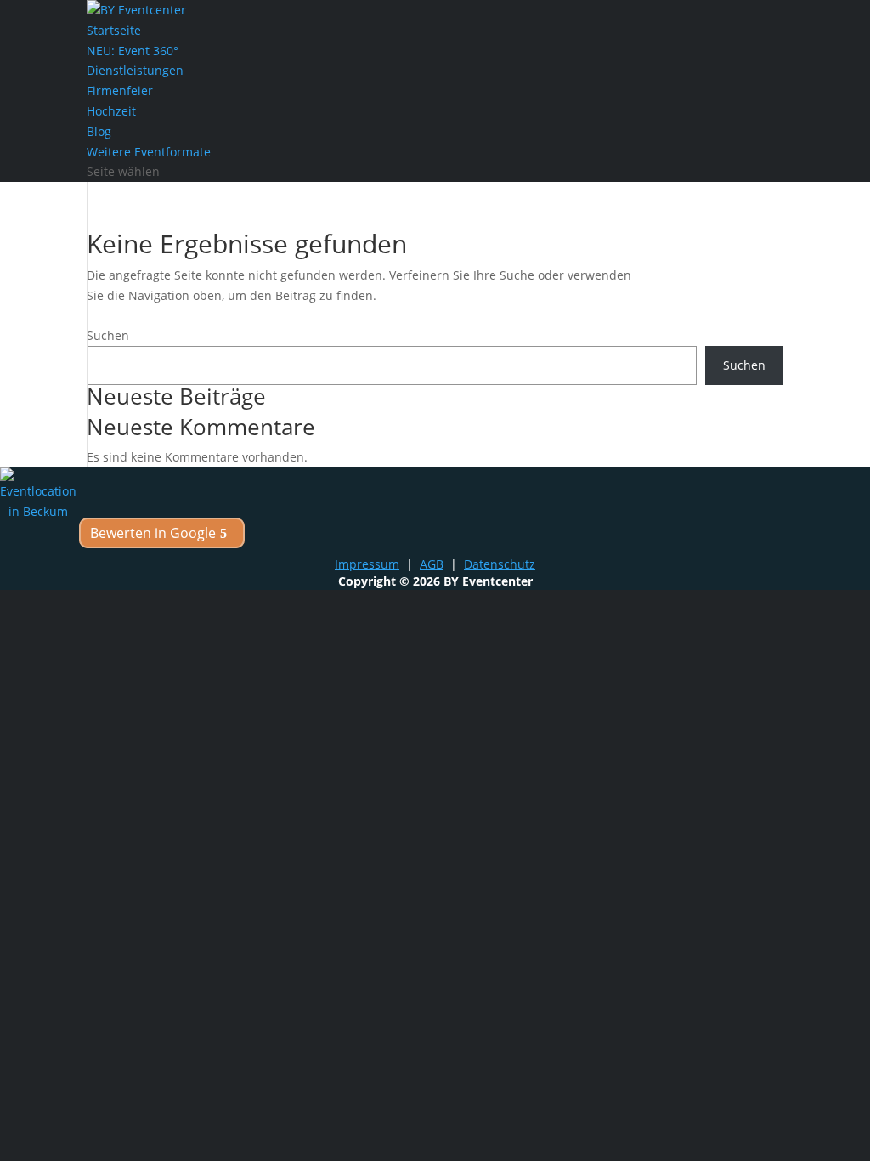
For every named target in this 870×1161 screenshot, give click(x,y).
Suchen (108, 335)
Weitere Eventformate (149, 152)
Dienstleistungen (135, 70)
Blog (99, 131)
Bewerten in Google (153, 533)
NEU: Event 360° (132, 50)
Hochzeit (111, 111)
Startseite (114, 30)
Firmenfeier (120, 90)
